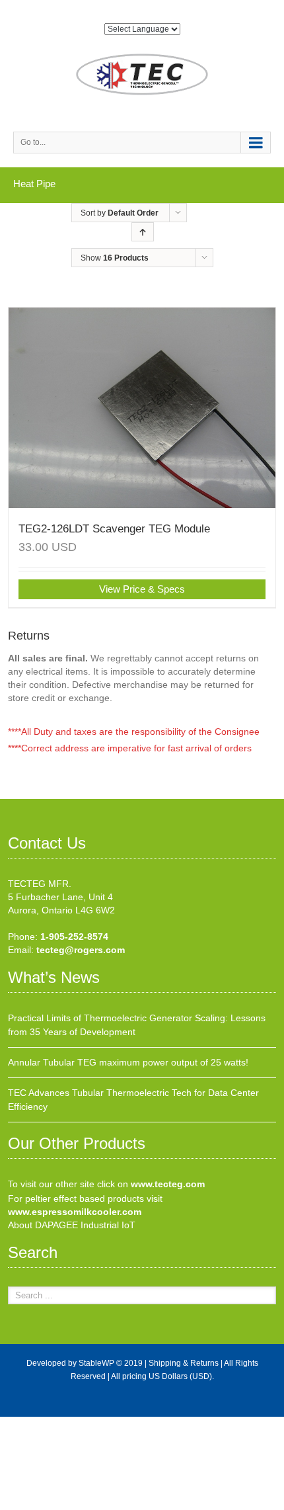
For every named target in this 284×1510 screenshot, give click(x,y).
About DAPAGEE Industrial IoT (71, 1225)
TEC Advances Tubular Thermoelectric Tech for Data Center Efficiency (133, 1099)
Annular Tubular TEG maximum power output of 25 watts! (128, 1062)
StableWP (96, 1363)
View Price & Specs (142, 589)
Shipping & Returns (184, 1363)
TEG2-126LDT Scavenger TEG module (114, 529)
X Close (16, 1423)
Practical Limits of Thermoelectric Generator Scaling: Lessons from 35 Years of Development (137, 1025)
